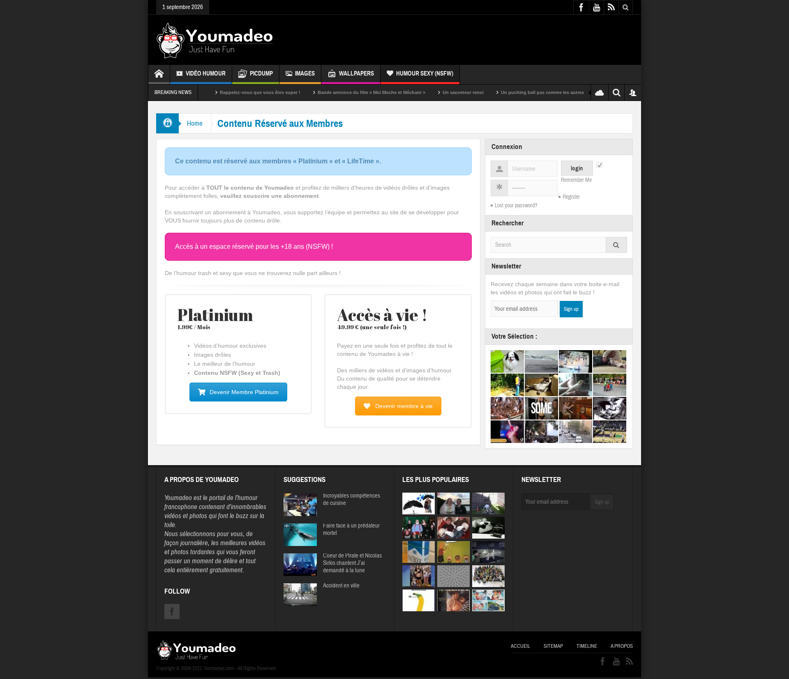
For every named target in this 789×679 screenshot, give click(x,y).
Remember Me (576, 180)
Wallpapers (356, 73)
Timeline (587, 646)
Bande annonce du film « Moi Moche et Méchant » (352, 92)
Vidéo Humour (206, 73)
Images (305, 73)
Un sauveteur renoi (443, 92)
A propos (622, 646)
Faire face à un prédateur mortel (351, 529)
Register (571, 197)
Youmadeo (178, 497)
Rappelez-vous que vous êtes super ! (240, 92)
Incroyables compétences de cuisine (351, 499)
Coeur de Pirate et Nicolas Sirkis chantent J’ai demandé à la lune (352, 563)
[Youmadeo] (214, 40)
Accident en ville (341, 586)
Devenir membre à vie (404, 406)
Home (195, 123)
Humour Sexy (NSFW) (424, 73)
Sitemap (553, 646)
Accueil (520, 646)
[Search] (616, 245)
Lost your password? (516, 205)
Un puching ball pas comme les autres (522, 92)
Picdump (261, 73)
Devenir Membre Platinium (244, 392)
